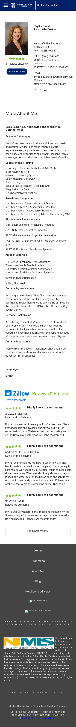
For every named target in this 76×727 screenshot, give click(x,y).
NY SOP (64, 625)
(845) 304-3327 (50, 60)
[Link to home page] (23, 5)
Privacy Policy (38, 621)
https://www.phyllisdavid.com (50, 83)
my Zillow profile (16, 400)
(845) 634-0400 (50, 56)
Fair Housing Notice (41, 625)
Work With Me (17, 71)
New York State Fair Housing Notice (38, 718)
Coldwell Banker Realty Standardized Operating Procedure (38, 706)
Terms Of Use (13, 621)
